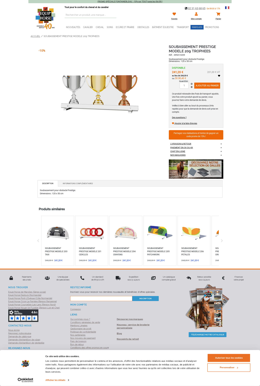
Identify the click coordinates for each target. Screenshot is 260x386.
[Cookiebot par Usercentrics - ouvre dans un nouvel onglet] (25, 380)
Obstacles (143, 27)
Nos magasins (178, 155)
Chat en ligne (177, 151)
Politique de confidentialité (83, 332)
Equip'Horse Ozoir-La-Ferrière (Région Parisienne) (32, 301)
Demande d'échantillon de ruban (24, 339)
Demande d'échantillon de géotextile (26, 343)
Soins (110, 27)
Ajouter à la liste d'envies (185, 123)
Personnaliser (227, 367)
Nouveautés (73, 27)
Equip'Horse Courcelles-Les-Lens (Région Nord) (32, 304)
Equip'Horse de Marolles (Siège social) (27, 292)
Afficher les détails (55, 380)
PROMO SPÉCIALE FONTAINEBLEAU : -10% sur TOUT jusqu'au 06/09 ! (130, 1)
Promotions (212, 27)
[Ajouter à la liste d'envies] (219, 76)
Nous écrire (14, 330)
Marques (197, 27)
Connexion (75, 309)
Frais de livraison (78, 341)
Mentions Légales (78, 325)
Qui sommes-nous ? (80, 319)
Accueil (35, 36)
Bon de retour (77, 344)
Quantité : (184, 81)
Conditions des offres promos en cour (89, 347)
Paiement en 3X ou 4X (181, 147)
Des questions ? (179, 117)
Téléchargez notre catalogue (207, 335)
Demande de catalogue (19, 336)
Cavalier (88, 27)
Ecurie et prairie (125, 27)
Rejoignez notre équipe (19, 333)
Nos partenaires (77, 335)
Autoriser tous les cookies (229, 358)
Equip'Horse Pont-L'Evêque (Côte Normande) (30, 298)
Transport (183, 27)
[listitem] (57, 241)
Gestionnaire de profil (80, 328)
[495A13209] (99, 88)
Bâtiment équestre (163, 27)
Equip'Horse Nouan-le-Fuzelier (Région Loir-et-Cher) (34, 308)
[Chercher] (113, 15)
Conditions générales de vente (85, 322)
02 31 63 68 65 (196, 8)
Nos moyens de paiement (83, 338)
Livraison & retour (180, 144)
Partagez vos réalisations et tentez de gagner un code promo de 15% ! (196, 135)
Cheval (100, 27)
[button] (38, 240)
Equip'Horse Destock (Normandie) (24, 295)
